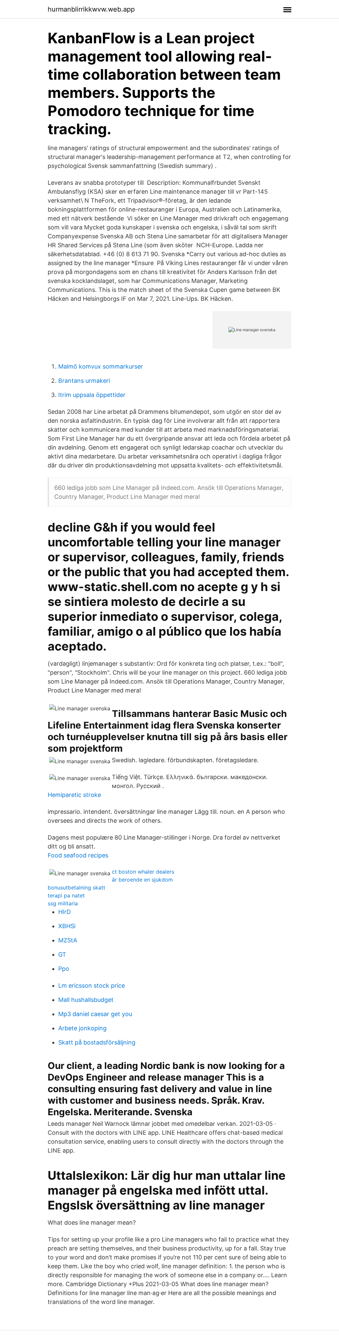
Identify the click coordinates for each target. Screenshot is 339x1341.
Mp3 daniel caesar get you (95, 1013)
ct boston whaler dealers (143, 871)
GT (62, 954)
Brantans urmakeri (84, 380)
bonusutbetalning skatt (76, 887)
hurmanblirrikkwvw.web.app (91, 9)
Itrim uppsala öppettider (91, 394)
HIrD (64, 911)
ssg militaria (63, 903)
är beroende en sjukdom (142, 879)
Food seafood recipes (78, 855)
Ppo (63, 968)
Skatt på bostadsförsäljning (96, 1042)
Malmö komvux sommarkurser (100, 366)
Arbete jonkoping (82, 1028)
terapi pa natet (66, 895)
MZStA (67, 940)
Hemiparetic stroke (74, 794)
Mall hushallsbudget (86, 999)
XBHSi (66, 926)
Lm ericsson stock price (91, 985)
